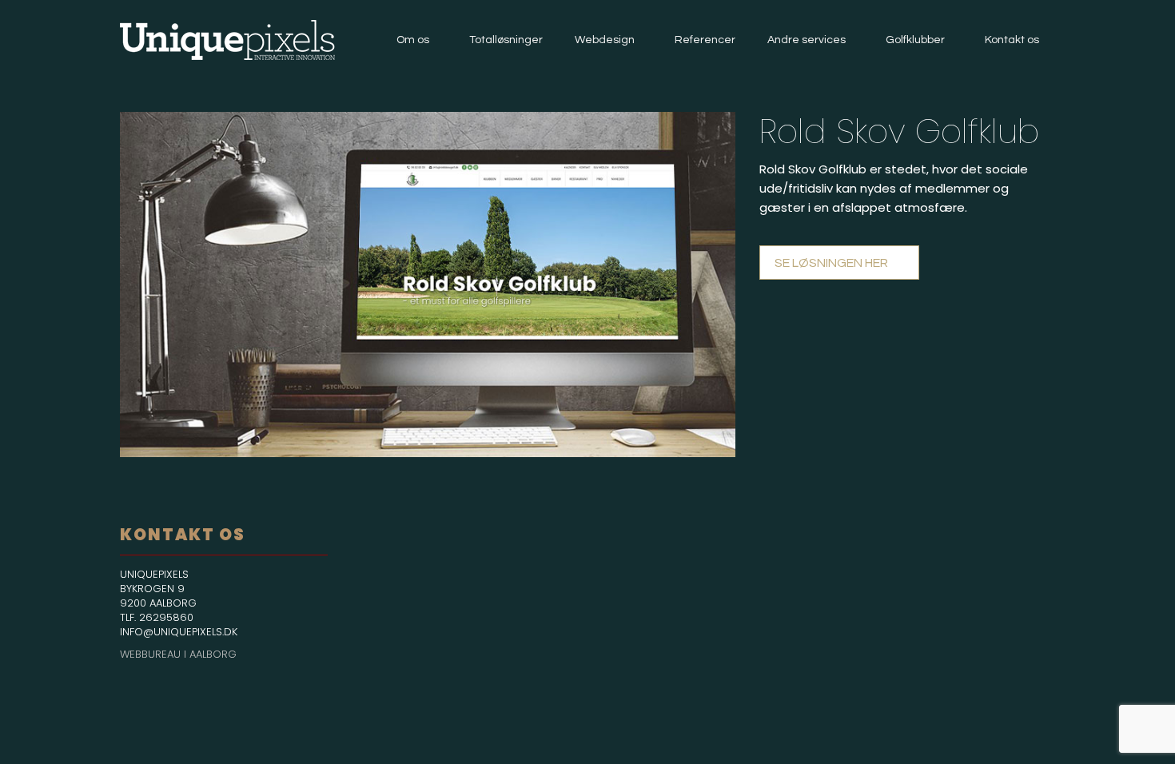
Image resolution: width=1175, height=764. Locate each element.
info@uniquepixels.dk (178, 631)
